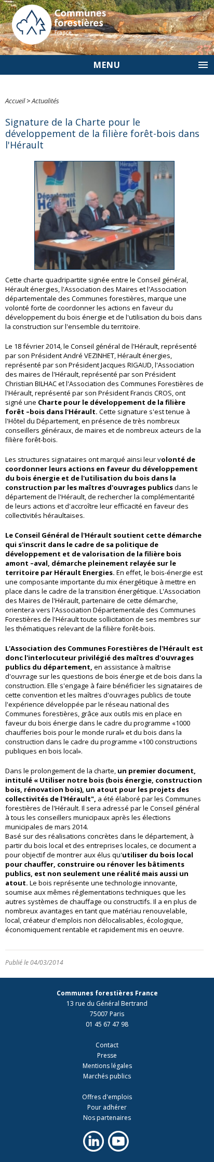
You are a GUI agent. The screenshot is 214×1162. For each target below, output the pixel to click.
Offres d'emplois (107, 1096)
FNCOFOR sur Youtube (118, 1141)
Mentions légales (107, 1065)
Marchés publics (107, 1076)
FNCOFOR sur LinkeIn (93, 1141)
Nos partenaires (107, 1117)
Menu (107, 65)
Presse (107, 1055)
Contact (107, 1045)
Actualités (45, 100)
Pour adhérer (107, 1107)
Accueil (15, 100)
